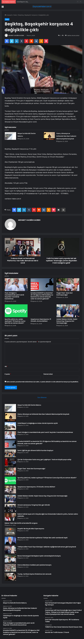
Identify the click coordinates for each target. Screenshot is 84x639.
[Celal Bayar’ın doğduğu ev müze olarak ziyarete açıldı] (10, 426)
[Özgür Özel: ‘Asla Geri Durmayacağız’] (67, 284)
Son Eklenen (42, 397)
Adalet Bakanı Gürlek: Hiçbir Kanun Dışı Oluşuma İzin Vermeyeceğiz (66, 321)
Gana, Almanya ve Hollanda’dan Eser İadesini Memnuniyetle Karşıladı (66, 136)
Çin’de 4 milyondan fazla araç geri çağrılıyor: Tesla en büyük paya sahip (44, 460)
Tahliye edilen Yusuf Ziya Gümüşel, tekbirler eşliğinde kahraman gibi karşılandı (47, 547)
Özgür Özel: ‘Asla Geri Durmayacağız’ (64, 294)
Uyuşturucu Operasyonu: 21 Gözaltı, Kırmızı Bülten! (41, 320)
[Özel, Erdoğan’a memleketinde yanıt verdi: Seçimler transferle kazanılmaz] (16, 284)
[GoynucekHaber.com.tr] (42, 6)
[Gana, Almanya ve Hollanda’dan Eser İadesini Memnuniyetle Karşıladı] (49, 136)
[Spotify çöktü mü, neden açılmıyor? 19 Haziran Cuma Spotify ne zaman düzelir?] (16, 310)
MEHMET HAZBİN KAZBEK (16, 35)
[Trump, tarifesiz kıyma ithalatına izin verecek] (10, 577)
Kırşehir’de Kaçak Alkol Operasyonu (31, 529)
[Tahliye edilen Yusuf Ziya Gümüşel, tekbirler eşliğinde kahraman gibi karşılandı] (10, 549)
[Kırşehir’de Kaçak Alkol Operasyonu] (10, 531)
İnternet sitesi (48, 374)
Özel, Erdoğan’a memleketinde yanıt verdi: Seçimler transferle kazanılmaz (14, 296)
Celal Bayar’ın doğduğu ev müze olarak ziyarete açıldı (33, 2)
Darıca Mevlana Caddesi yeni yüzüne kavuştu (34, 565)
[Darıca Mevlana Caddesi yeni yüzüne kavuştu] (10, 568)
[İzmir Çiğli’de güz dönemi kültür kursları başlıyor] (10, 453)
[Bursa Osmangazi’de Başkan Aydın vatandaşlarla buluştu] (10, 558)
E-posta (8, 374)
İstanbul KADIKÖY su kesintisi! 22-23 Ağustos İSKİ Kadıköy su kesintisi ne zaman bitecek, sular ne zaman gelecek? (42, 296)
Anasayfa (9, 15)
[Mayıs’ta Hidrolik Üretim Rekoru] (10, 136)
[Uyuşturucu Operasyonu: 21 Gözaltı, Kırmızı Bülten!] (42, 310)
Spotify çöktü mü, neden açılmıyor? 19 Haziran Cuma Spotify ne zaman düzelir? (15, 321)
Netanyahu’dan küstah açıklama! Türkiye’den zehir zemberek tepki (43, 538)
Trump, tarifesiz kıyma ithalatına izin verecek (34, 574)
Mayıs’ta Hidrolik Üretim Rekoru (29, 405)
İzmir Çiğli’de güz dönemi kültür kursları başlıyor (35, 450)
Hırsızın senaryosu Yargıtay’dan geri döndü (34, 505)
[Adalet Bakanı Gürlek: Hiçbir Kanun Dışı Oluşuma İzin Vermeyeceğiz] (67, 310)
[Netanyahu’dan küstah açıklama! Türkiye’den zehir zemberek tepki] (10, 540)
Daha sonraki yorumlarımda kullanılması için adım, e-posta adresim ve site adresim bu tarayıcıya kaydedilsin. (42, 382)
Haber (15, 15)
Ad (6, 366)
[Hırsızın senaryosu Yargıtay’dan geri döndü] (10, 508)
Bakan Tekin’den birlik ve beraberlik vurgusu (21, 523)
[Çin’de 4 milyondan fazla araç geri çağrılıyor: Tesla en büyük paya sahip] (10, 462)
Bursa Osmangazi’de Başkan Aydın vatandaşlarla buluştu (39, 556)
